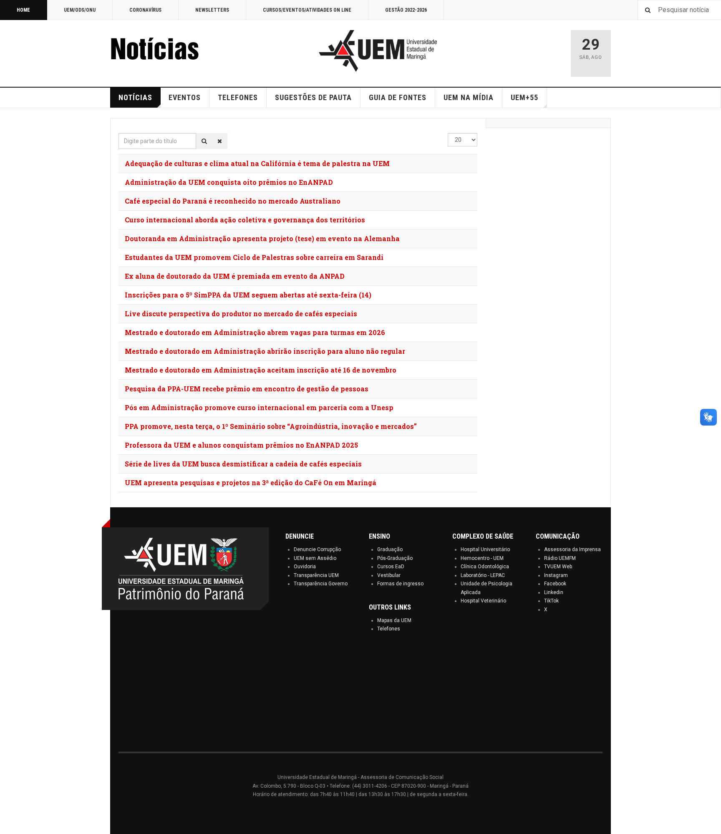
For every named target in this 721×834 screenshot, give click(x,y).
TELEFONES (238, 97)
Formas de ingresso (400, 584)
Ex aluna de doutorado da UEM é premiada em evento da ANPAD (235, 276)
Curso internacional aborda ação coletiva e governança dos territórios (245, 219)
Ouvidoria (305, 566)
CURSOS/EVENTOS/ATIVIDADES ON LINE (307, 10)
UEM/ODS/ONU (80, 10)
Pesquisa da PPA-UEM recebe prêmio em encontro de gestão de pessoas (246, 388)
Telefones (388, 629)
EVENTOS (185, 97)
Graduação (390, 549)
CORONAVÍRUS (145, 10)
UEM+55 (524, 97)
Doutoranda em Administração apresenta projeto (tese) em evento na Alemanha (262, 238)
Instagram (556, 575)
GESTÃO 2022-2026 (406, 10)
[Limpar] (219, 141)
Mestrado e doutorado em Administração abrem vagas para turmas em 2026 (255, 332)
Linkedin (553, 592)
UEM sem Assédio (315, 558)
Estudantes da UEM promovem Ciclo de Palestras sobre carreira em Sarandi (254, 257)
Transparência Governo (321, 584)
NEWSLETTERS (212, 10)
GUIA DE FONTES (397, 97)
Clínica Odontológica (485, 566)
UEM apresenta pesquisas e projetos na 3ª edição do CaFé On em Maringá (250, 482)
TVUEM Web (558, 566)
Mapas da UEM (394, 620)
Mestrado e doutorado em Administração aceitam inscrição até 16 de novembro (260, 369)
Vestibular (389, 575)
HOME (23, 10)
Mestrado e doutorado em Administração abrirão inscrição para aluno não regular (265, 351)
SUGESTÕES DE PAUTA (313, 97)
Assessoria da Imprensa (572, 549)
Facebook (555, 584)
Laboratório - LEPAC (483, 575)
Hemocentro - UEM (482, 558)
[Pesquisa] (204, 141)
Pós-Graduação (395, 558)
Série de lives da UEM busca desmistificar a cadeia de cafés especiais (243, 463)
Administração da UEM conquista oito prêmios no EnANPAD (229, 182)
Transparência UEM (316, 575)
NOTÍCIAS (135, 97)
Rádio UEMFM (560, 558)
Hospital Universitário (485, 549)
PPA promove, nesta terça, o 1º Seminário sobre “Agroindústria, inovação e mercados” (271, 426)
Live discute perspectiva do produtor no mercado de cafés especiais (241, 313)
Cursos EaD (390, 566)
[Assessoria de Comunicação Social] (172, 51)
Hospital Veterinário (483, 601)
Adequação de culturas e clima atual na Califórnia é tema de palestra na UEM (257, 163)
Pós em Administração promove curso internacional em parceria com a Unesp (259, 407)
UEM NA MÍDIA (469, 97)
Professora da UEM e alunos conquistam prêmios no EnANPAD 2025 (241, 445)
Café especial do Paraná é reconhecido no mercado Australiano (232, 201)
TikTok (551, 601)
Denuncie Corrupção (317, 549)
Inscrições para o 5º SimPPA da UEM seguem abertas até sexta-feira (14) (248, 294)
